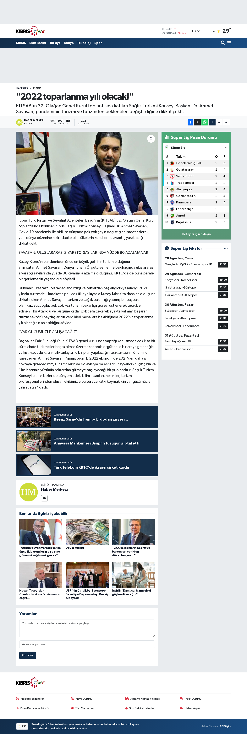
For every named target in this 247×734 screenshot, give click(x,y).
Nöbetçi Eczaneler (32, 698)
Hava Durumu (84, 698)
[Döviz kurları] (87, 532)
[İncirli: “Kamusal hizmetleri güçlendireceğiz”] (133, 575)
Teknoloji (84, 43)
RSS (23, 726)
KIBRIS (21, 43)
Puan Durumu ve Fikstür (34, 708)
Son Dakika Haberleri (142, 708)
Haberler (22, 88)
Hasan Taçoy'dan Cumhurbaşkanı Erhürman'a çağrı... (39, 594)
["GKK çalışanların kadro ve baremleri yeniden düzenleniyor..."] (133, 532)
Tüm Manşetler (84, 708)
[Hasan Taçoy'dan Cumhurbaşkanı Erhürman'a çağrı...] (40, 575)
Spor (98, 43)
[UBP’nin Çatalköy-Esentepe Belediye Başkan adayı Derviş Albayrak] (87, 575)
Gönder (27, 655)
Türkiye (55, 43)
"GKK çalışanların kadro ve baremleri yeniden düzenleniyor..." (131, 551)
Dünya (69, 43)
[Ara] (223, 43)
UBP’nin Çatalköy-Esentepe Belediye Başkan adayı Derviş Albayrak (87, 594)
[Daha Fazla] (212, 122)
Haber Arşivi (192, 708)
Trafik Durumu (192, 698)
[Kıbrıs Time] (30, 31)
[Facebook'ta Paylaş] (190, 122)
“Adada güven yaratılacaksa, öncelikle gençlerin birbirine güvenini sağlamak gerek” (40, 551)
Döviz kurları (75, 547)
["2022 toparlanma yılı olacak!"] (87, 173)
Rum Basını (37, 43)
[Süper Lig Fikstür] (226, 248)
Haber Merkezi (54, 489)
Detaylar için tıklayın (196, 234)
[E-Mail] (44, 498)
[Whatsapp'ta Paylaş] (204, 122)
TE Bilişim (225, 726)
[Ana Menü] (228, 43)
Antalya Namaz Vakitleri (145, 698)
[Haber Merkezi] (28, 492)
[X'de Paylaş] (197, 122)
